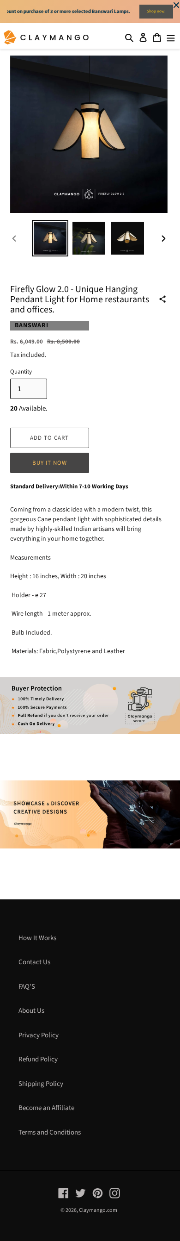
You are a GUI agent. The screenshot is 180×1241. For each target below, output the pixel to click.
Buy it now (49, 463)
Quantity (21, 372)
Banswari (31, 325)
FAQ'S (26, 987)
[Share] (162, 299)
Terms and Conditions (49, 1132)
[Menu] (171, 37)
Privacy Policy (38, 1035)
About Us (31, 1011)
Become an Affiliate (46, 1108)
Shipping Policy (40, 1084)
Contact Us (34, 962)
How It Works (37, 938)
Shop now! (156, 11)
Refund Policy (38, 1059)
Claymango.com (98, 1210)
